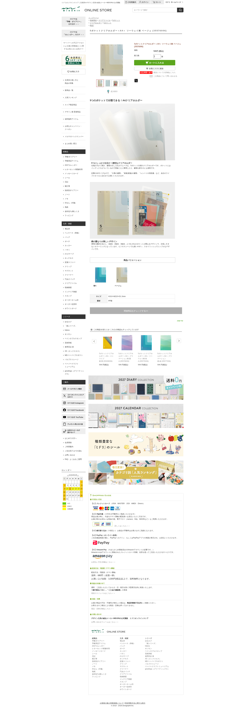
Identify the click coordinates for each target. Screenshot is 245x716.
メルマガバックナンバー (74, 137)
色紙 (66, 207)
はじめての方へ (71, 438)
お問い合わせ (70, 455)
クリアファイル (71, 283)
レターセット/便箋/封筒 (74, 169)
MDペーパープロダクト (74, 355)
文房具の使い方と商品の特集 (71, 81)
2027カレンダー (71, 165)
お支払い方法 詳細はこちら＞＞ (103, 562)
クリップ (68, 266)
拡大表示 (114, 91)
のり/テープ (69, 254)
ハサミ (67, 250)
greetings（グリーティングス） (74, 372)
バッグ (67, 237)
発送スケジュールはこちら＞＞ (103, 593)
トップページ (93, 18)
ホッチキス (69, 258)
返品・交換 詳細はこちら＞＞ (102, 609)
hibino (67, 330)
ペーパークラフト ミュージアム (71, 365)
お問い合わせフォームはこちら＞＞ (105, 622)
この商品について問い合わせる (165, 76)
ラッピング (69, 215)
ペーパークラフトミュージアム (157, 666)
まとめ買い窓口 (71, 144)
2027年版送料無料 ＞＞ (73, 21)
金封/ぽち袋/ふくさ (72, 211)
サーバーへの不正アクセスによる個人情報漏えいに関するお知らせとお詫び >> (73, 46)
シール (67, 178)
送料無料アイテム (71, 119)
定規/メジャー (70, 262)
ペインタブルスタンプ (73, 339)
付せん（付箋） (71, 203)
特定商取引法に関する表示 (135, 703)
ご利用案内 (69, 447)
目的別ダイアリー (71, 190)
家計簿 (67, 186)
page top (180, 320)
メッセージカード (71, 173)
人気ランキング (71, 98)
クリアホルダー (96, 23)
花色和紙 (68, 343)
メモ (66, 199)
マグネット (69, 271)
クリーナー (69, 275)
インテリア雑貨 (71, 292)
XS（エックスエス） (73, 351)
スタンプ (68, 296)
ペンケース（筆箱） (72, 233)
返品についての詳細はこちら (164, 72)
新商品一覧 (69, 90)
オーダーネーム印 (71, 300)
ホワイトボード (71, 308)
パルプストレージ (71, 359)
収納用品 (93, 20)
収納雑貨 (68, 287)
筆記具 (67, 229)
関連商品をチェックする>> (136, 311)
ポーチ (67, 241)
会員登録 (68, 443)
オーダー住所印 (71, 304)
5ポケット (116, 20)
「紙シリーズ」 (71, 326)
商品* (92, 26)
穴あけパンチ (70, 279)
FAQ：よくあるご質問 (73, 459)
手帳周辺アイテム (71, 161)
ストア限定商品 (71, 105)
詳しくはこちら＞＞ (121, 526)
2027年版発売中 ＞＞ (73, 33)
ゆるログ (68, 322)
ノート (67, 194)
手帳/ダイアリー (71, 157)
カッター (68, 246)
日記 (66, 182)
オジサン (68, 334)
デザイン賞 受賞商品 (73, 112)
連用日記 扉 (69, 347)
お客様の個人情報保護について (112, 703)
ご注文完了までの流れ (73, 451)
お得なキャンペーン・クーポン (73, 127)
